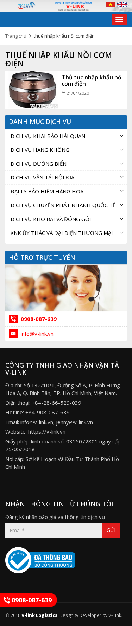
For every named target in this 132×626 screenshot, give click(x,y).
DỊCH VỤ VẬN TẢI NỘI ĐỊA (42, 177)
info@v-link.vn (36, 333)
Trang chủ (15, 36)
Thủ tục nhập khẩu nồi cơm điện (92, 80)
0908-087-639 (38, 318)
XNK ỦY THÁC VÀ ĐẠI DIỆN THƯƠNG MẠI (62, 232)
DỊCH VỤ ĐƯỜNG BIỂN (39, 163)
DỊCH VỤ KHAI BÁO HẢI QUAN (48, 135)
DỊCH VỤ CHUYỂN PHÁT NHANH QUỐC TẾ (63, 205)
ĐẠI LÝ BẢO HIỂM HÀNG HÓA (47, 191)
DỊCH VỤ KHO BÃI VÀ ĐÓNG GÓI (51, 219)
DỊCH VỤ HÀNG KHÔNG (40, 149)
